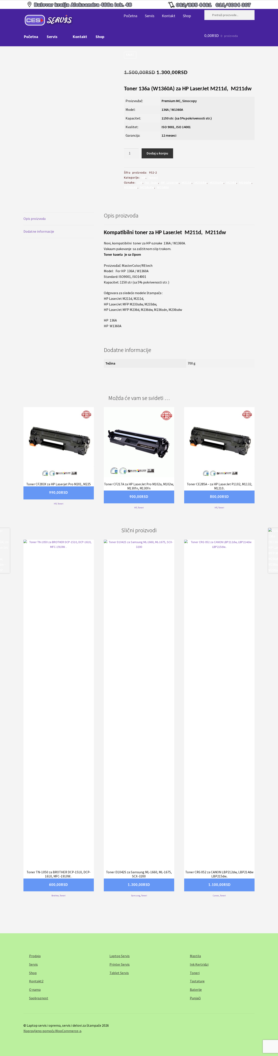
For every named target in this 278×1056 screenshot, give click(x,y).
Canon (216, 895)
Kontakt (168, 15)
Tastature (197, 981)
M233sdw (216, 182)
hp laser (151, 182)
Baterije (196, 989)
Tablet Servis (119, 973)
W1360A (163, 187)
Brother (55, 895)
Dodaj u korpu (157, 153)
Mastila (195, 956)
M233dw (200, 182)
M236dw (245, 182)
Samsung (135, 895)
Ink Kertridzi (199, 964)
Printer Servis (119, 964)
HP (144, 177)
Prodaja (35, 956)
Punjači (195, 998)
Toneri (153, 177)
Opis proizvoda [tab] (34, 218)
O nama (35, 989)
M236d (231, 182)
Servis (149, 15)
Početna (130, 15)
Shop (187, 15)
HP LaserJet (170, 182)
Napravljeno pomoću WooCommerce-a (52, 1031)
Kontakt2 (36, 981)
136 (139, 182)
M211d (187, 182)
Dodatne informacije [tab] (38, 231)
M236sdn (130, 187)
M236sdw (147, 187)
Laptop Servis (119, 956)
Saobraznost (38, 998)
